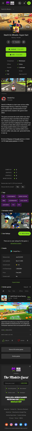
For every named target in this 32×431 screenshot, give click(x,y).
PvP (8, 74)
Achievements (11, 196)
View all (26, 287)
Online (21, 64)
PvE (8, 71)
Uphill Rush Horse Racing (17, 296)
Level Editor (23, 200)
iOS (17, 55)
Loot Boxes (6, 204)
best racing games (11, 141)
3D (3, 196)
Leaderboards (13, 200)
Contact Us (13, 409)
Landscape (22, 67)
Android (17, 49)
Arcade (19, 37)
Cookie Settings (21, 415)
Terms (16, 418)
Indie (4, 200)
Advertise (8, 412)
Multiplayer (22, 61)
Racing (14, 37)
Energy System (23, 196)
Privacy (11, 418)
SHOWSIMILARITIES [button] (6, 330)
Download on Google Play (19, 412)
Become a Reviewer (23, 409)
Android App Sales (11, 415)
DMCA (21, 418)
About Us (6, 409)
